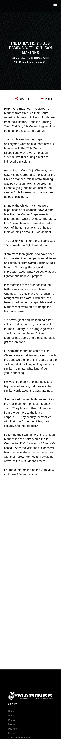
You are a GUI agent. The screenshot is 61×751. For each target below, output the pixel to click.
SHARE (24, 98)
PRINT (49, 98)
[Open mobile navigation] (55, 5)
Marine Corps (30, 695)
